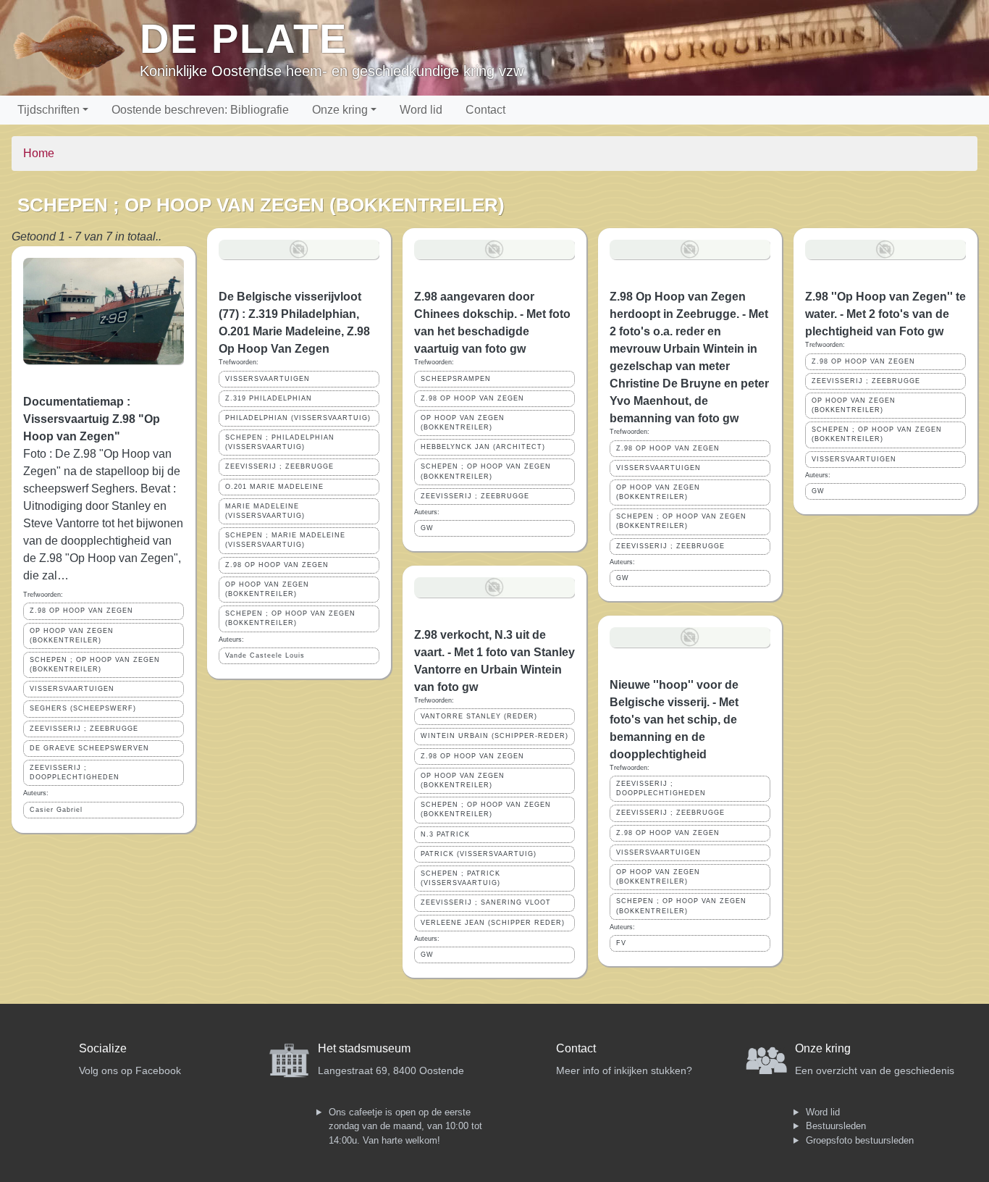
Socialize (103, 1048)
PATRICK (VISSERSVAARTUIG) (478, 854)
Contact (485, 110)
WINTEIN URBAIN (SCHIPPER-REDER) (494, 735)
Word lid (421, 110)
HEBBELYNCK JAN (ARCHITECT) (483, 446)
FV (621, 943)
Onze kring (340, 110)
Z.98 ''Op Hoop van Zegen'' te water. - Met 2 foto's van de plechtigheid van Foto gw (885, 314)
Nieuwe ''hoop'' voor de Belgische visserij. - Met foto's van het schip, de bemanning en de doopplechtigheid (674, 719)
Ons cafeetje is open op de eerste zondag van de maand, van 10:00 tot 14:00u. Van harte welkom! (405, 1126)
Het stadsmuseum (364, 1048)
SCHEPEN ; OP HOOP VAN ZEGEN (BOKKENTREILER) (95, 664)
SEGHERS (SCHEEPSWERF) (83, 708)
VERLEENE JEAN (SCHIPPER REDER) (493, 922)
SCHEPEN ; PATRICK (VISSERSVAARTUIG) (460, 878)
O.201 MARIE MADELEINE (274, 486)
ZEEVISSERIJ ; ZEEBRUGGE (84, 728)
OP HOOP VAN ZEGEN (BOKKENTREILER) (72, 635)
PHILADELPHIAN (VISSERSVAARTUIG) (298, 418)
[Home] (76, 48)
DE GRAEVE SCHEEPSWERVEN (89, 748)
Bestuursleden (836, 1125)
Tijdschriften (48, 110)
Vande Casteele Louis (265, 655)
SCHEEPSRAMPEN (456, 378)
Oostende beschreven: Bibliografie (200, 110)
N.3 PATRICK (445, 834)
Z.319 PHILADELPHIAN (268, 398)
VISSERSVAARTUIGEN (72, 688)
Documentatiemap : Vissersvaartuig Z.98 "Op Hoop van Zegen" (91, 419)
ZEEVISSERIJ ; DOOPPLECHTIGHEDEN (74, 772)
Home (38, 153)
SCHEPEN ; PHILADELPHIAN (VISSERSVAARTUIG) (279, 442)
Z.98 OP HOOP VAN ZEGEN (81, 610)
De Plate (244, 39)
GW (427, 528)
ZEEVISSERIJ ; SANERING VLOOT (486, 902)
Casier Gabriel (56, 809)
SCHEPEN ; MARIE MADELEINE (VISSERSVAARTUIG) (285, 540)
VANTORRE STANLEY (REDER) (479, 716)
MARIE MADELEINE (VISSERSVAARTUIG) (265, 511)
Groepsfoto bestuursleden (860, 1140)
